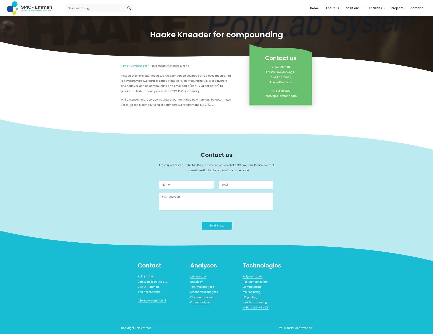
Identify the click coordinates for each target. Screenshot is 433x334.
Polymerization (253, 276)
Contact (416, 8)
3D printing (250, 297)
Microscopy (198, 276)
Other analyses (200, 302)
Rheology (196, 282)
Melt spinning (251, 292)
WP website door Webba (295, 328)
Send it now (216, 225)
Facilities (375, 8)
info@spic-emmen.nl (152, 301)
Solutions (353, 8)
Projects (397, 8)
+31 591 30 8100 (280, 91)
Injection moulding (255, 302)
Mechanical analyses (204, 292)
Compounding (138, 66)
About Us (332, 8)
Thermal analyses (202, 287)
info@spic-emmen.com (281, 96)
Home (314, 8)
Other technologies (256, 307)
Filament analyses (202, 297)
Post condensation (255, 282)
